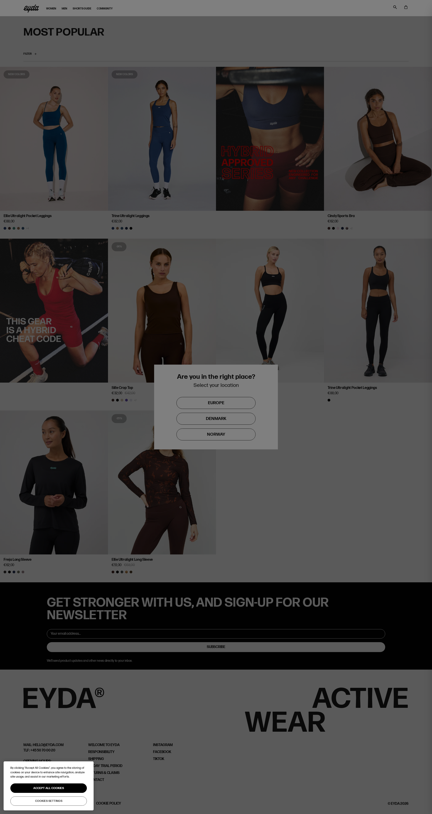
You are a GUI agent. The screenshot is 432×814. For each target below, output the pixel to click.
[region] (49, 785)
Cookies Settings (48, 801)
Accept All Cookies (48, 788)
